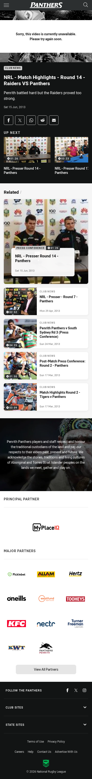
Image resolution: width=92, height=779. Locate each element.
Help (30, 751)
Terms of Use (35, 741)
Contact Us (44, 751)
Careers (19, 751)
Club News (13, 68)
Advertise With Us (66, 751)
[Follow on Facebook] (67, 690)
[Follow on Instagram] (84, 690)
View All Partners (46, 669)
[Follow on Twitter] (76, 690)
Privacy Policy (56, 741)
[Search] (85, 5)
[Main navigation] (6, 5)
